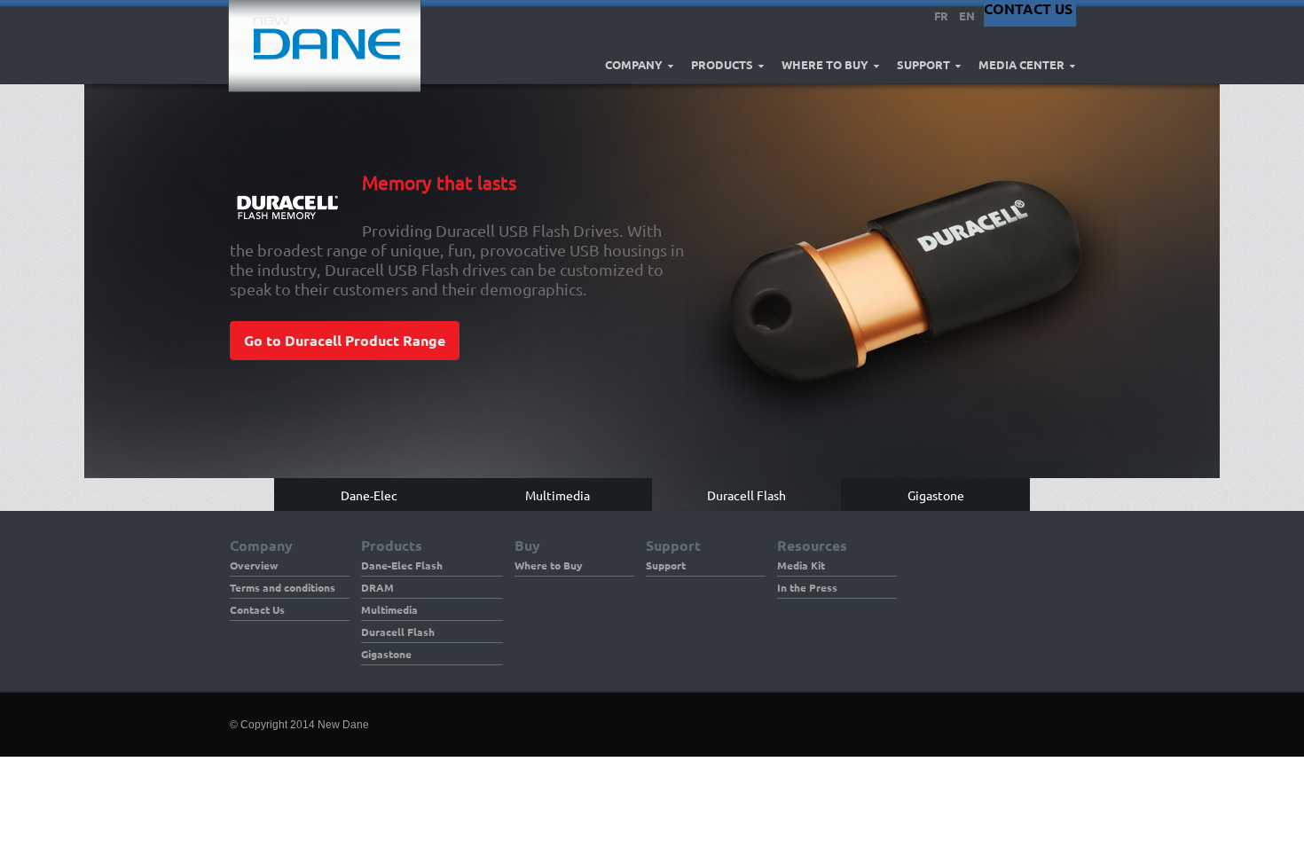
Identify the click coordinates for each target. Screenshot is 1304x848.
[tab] (368, 494)
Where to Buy (825, 65)
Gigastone (386, 654)
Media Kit (801, 565)
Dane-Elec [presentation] (369, 494)
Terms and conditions (282, 587)
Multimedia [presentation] (557, 494)
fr (941, 15)
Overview (254, 565)
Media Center (1021, 65)
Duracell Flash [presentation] (746, 494)
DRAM (377, 587)
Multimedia (389, 609)
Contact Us (257, 609)
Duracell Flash (398, 631)
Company (634, 65)
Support (923, 65)
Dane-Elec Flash (402, 565)
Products (722, 65)
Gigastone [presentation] (935, 494)
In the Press (807, 587)
